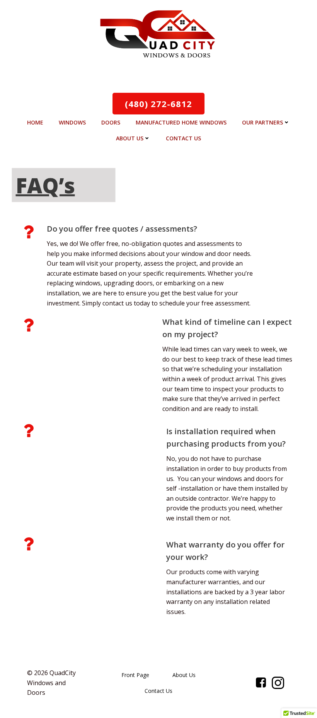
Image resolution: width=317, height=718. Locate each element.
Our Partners (262, 122)
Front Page (135, 675)
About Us (129, 138)
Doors (110, 122)
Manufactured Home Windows (181, 122)
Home (35, 122)
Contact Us (183, 138)
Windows (72, 122)
